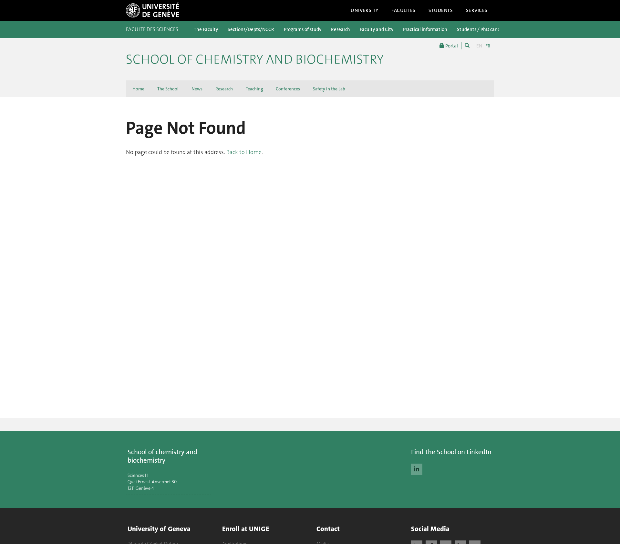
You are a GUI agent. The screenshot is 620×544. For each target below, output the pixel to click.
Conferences (288, 89)
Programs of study (302, 29)
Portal (451, 46)
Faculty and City (376, 29)
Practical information (425, 29)
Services (477, 10)
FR (488, 46)
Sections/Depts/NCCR (251, 29)
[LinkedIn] (416, 468)
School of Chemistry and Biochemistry (255, 59)
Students (441, 10)
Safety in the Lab (329, 89)
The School (168, 89)
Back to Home (244, 152)
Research (340, 29)
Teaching (254, 89)
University (364, 10)
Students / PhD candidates (485, 29)
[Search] (467, 45)
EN (479, 46)
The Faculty (206, 29)
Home (138, 89)
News (196, 89)
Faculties (403, 10)
